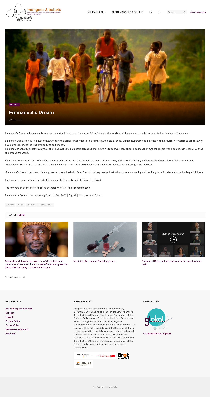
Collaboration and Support (157, 333)
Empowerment (45, 205)
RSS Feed (10, 333)
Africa (20, 205)
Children (31, 205)
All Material (95, 12)
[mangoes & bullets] (33, 12)
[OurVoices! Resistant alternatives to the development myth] (173, 239)
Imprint (9, 317)
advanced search (198, 12)
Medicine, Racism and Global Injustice (94, 261)
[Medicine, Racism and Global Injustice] (105, 239)
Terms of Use (12, 325)
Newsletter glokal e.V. (17, 329)
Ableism (10, 205)
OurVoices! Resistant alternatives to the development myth (171, 263)
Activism (14, 105)
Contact (9, 313)
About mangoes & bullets (127, 12)
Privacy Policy (12, 321)
